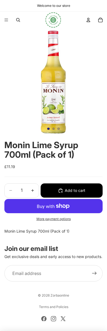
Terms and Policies (53, 307)
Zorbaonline (59, 295)
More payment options (53, 219)
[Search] (18, 20)
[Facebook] (44, 318)
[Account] (88, 20)
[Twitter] (63, 318)
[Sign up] (94, 273)
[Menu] (6, 20)
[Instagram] (53, 318)
